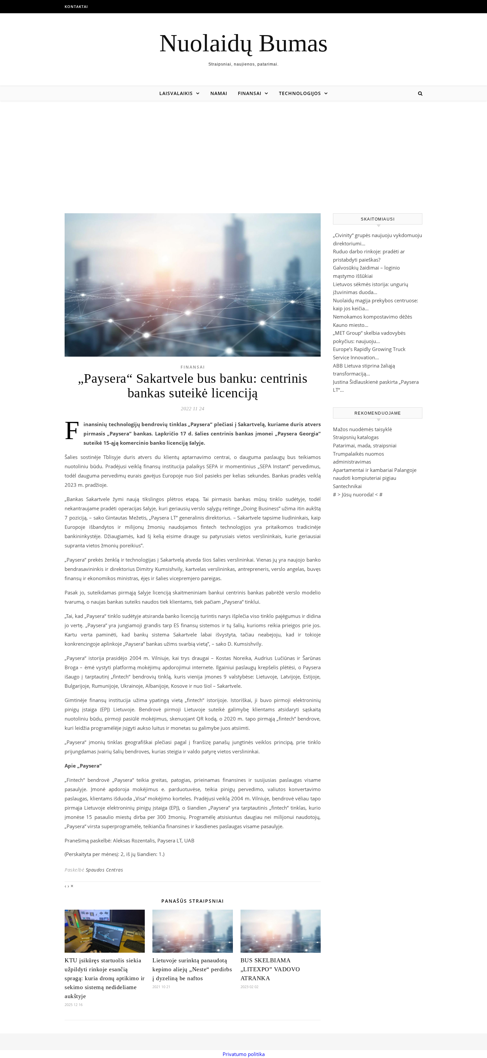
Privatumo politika (244, 1054)
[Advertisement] (243, 150)
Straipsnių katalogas (356, 437)
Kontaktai (76, 6)
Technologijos (300, 93)
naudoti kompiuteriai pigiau (364, 478)
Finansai (249, 93)
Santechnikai (347, 486)
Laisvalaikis (176, 93)
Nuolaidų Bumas (243, 42)
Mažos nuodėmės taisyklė (362, 429)
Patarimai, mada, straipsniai (365, 445)
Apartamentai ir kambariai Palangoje (374, 470)
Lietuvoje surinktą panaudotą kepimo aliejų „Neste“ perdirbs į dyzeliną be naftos (192, 969)
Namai (218, 93)
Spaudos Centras (104, 870)
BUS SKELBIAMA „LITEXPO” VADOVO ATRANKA (270, 969)
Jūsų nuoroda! (358, 494)
